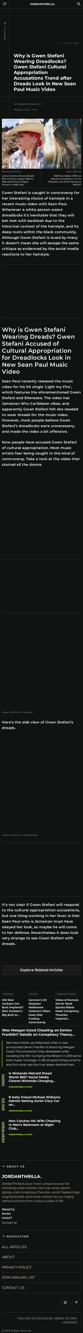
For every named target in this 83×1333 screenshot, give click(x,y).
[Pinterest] (24, 959)
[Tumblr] (51, 959)
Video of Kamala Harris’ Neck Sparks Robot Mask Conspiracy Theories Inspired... (67, 1009)
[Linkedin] (33, 959)
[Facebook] (6, 959)
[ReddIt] (42, 959)
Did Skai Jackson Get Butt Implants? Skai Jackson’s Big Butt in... (12, 1007)
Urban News (3, 1132)
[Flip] (69, 959)
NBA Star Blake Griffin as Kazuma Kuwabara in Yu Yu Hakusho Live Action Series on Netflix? (64, 180)
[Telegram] (60, 959)
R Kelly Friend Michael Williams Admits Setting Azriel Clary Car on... (34, 1100)
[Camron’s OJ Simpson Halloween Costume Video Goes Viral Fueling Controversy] (41, 982)
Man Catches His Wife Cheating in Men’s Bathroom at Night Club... (34, 1124)
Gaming (3, 1080)
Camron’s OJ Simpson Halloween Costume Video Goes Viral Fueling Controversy (39, 1011)
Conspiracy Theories (66, 994)
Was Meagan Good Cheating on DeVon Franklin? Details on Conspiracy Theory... (38, 1032)
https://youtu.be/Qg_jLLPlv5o (19, 476)
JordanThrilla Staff (30, 104)
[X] (15, 959)
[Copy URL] (78, 959)
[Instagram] (65, 1302)
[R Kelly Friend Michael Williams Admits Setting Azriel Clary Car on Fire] (72, 1105)
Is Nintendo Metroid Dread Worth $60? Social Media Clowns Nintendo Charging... (32, 1077)
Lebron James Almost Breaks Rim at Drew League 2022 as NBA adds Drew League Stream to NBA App (18, 180)
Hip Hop (33, 994)
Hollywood (5, 34)
